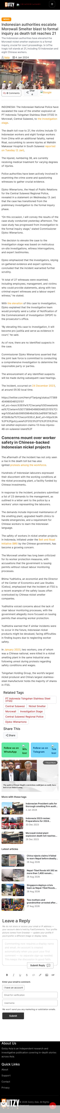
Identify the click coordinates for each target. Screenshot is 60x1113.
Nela (7, 57)
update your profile (42, 932)
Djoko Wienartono (16, 721)
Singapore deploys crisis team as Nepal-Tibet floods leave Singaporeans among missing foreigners (41, 889)
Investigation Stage (31, 711)
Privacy (6, 1087)
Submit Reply (37, 965)
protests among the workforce (28, 465)
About (5, 1069)
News (6, 19)
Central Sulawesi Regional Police (24, 716)
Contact (6, 1081)
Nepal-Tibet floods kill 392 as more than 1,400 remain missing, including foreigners (42, 873)
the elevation (15, 303)
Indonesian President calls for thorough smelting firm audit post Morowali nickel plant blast (41, 807)
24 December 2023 (43, 385)
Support (6, 1075)
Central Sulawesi (15, 706)
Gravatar (26, 932)
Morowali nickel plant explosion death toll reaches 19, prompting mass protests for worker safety (41, 837)
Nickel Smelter (37, 706)
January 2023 (12, 649)
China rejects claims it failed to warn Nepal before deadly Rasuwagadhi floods (41, 858)
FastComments (37, 929)
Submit (13, 1015)
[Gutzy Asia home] (10, 1104)
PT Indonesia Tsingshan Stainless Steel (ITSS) (27, 699)
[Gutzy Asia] (9, 5)
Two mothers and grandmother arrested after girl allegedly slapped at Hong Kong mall (42, 904)
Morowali (10, 711)
